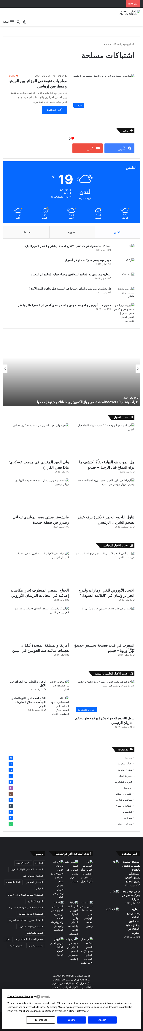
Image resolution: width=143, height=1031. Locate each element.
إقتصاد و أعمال (124, 793)
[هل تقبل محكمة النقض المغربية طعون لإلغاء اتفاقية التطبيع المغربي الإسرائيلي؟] (86, 951)
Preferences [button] (82, 1011)
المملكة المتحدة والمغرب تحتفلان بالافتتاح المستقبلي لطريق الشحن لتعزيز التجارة (68, 246)
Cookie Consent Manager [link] (20, 996)
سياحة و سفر (124, 823)
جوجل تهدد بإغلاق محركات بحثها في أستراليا (88, 260)
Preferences (40, 1020)
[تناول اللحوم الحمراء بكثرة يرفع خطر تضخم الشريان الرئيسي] (104, 495)
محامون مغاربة (16, 945)
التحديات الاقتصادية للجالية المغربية (26, 869)
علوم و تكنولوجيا (123, 781)
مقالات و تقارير (124, 799)
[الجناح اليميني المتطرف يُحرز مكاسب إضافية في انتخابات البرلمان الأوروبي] (39, 569)
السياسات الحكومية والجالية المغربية (26, 907)
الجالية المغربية (13, 882)
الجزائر (39, 888)
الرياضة (128, 787)
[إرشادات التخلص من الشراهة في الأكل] (58, 687)
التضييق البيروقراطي (33, 875)
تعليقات (26, 232)
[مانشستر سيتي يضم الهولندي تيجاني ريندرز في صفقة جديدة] (39, 495)
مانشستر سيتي (35, 945)
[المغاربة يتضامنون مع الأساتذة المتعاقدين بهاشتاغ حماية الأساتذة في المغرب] (124, 278)
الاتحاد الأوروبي (23, 863)
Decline (71, 1020)
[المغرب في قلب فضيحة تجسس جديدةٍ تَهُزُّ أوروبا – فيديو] (104, 624)
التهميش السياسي (34, 882)
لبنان (8, 939)
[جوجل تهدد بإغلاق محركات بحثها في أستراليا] (124, 264)
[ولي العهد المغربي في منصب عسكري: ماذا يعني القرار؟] (39, 440)
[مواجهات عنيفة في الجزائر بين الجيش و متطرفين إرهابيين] (71, 949)
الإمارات (39, 863)
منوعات (128, 817)
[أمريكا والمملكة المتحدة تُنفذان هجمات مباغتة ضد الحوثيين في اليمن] (39, 624)
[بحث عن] (18, 21)
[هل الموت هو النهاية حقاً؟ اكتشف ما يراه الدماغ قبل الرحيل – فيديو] (104, 440)
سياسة (128, 757)
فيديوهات (127, 811)
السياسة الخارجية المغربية (31, 913)
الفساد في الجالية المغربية (30, 926)
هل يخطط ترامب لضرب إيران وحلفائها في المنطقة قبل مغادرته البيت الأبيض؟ (69, 288)
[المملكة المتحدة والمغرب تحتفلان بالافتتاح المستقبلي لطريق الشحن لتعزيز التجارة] (124, 250)
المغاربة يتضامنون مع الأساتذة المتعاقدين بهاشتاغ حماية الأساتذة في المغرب (71, 274)
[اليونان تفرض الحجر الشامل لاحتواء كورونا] (56, 947)
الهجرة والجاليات (35, 932)
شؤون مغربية (124, 769)
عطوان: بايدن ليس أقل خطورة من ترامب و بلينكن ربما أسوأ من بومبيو (77, 402)
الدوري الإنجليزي (35, 901)
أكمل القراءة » (54, 109)
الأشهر (117, 232)
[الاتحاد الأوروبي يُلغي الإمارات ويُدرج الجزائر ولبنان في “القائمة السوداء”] (104, 569)
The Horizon (57, 75)
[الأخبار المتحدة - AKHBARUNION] (122, 12)
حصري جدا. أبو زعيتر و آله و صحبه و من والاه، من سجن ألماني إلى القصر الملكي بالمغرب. (63, 305)
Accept (102, 1020)
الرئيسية (127, 44)
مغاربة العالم (125, 775)
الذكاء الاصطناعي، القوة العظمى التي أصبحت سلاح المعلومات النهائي (28, 702)
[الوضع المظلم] (25, 21)
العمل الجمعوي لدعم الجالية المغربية (26, 920)
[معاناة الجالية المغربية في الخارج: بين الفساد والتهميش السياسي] (56, 916)
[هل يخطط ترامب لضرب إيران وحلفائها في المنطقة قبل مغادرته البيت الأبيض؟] (124, 294)
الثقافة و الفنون (124, 805)
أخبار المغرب (125, 763)
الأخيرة (72, 232)
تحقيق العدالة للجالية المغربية (29, 939)
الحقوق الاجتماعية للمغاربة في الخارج (25, 894)
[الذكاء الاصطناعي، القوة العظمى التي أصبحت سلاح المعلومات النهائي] (58, 706)
